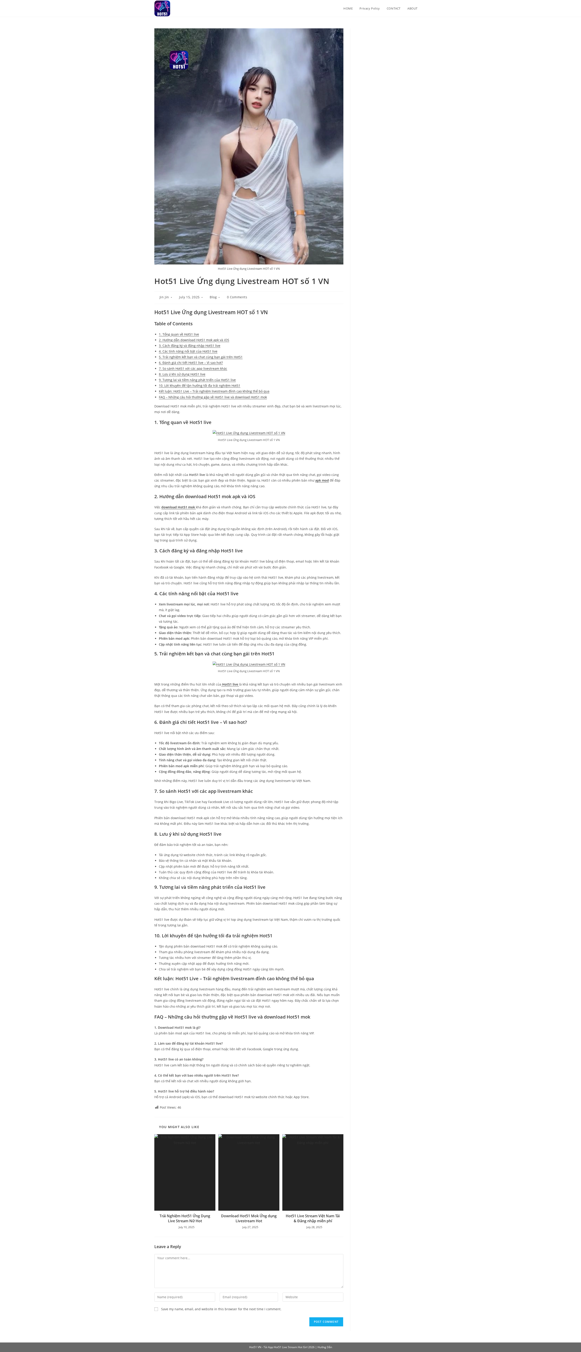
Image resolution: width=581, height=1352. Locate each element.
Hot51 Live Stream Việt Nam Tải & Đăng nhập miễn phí (313, 1218)
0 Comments (237, 297)
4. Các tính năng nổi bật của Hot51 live (188, 351)
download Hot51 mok (178, 507)
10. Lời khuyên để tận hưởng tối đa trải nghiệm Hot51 (199, 385)
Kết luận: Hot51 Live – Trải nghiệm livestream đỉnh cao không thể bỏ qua (214, 391)
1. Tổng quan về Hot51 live (179, 334)
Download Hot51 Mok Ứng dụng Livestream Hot (249, 1218)
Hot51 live (230, 684)
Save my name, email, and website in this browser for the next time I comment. (221, 1309)
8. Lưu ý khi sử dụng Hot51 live (182, 374)
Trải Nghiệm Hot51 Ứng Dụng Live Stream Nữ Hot (185, 1218)
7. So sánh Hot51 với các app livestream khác (193, 368)
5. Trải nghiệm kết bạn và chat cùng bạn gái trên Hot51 (201, 357)
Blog (213, 297)
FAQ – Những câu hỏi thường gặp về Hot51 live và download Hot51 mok (213, 397)
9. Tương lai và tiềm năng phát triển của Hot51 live (197, 380)
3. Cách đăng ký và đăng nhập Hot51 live (189, 345)
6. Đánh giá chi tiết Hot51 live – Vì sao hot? (191, 362)
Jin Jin (164, 297)
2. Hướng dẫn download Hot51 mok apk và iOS (194, 340)
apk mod (322, 480)
